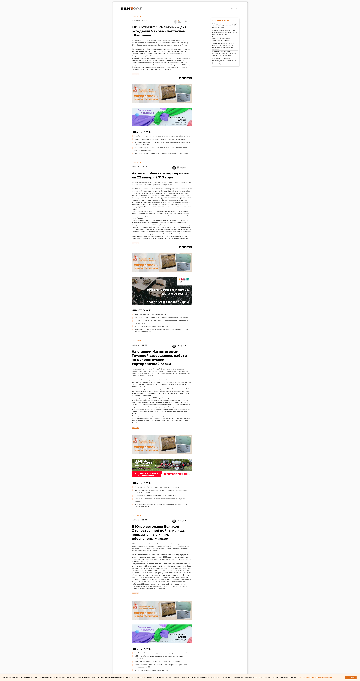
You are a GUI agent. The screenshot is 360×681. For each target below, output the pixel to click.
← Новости (136, 16)
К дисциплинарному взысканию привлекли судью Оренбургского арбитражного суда (224, 32)
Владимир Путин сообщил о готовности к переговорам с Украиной (161, 153)
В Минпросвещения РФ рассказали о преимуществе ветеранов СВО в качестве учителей (162, 143)
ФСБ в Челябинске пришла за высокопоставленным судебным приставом (159, 657)
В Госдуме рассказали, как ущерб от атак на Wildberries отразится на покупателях (224, 25)
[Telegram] (185, 78)
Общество (135, 74)
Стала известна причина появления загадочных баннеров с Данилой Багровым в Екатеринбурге (225, 61)
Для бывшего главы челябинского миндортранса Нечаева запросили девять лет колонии (161, 491)
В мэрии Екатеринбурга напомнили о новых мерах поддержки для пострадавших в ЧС (161, 505)
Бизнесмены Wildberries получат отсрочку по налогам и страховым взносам (161, 500)
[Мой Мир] (188, 78)
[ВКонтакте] (180, 78)
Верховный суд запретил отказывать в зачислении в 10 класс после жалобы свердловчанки (161, 149)
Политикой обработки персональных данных (314, 677)
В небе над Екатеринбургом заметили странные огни (155, 495)
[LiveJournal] (190, 78)
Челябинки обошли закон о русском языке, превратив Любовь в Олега (162, 136)
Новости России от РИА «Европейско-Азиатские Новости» (127, 9)
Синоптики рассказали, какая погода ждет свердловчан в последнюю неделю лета (162, 322)
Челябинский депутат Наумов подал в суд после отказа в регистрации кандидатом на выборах (223, 46)
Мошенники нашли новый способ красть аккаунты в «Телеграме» (160, 139)
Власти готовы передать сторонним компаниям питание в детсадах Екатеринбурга (224, 53)
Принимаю (351, 677)
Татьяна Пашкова (185, 21)
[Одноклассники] (183, 78)
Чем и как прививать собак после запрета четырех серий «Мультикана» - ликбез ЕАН (224, 38)
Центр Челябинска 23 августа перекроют (151, 314)
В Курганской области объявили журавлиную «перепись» (157, 487)
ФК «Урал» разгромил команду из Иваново (151, 326)
